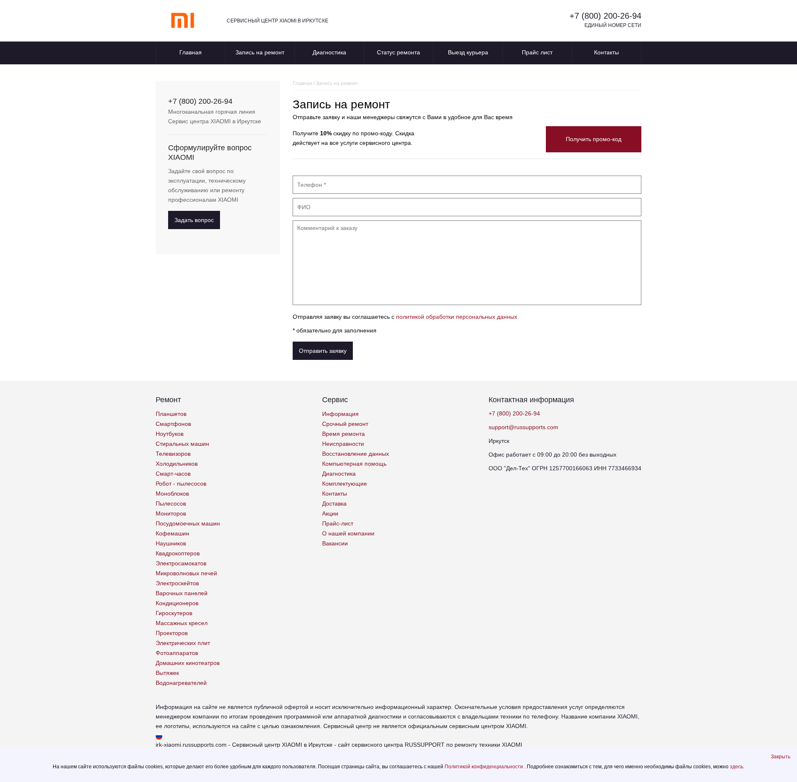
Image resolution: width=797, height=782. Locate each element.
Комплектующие (344, 483)
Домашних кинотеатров (188, 663)
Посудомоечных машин (188, 523)
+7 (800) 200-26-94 (605, 15)
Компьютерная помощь (354, 463)
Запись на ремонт (259, 52)
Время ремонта (343, 433)
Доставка (334, 503)
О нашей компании (348, 533)
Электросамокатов (181, 563)
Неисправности (343, 443)
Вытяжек (167, 673)
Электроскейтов (177, 583)
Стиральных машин (182, 443)
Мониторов (171, 513)
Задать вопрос (194, 220)
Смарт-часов (173, 473)
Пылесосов (171, 503)
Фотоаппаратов (177, 653)
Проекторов (172, 633)
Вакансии (335, 543)
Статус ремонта (398, 52)
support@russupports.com (523, 427)
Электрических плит (183, 643)
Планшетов (171, 414)
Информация (340, 414)
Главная (190, 52)
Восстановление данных (355, 453)
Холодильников (177, 463)
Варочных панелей (182, 593)
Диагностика (329, 52)
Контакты (606, 52)
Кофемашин (172, 533)
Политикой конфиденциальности (484, 767)
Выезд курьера (468, 52)
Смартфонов (173, 423)
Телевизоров (173, 453)
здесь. (737, 767)
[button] (780, 757)
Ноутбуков (169, 433)
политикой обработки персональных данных (456, 316)
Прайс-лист (337, 523)
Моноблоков (172, 493)
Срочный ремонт (345, 423)
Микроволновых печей (186, 573)
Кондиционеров (177, 603)
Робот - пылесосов (181, 483)
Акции (330, 513)
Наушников (171, 543)
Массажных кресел (182, 623)
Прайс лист (537, 52)
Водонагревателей (181, 682)
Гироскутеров (174, 613)
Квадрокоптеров (178, 553)
